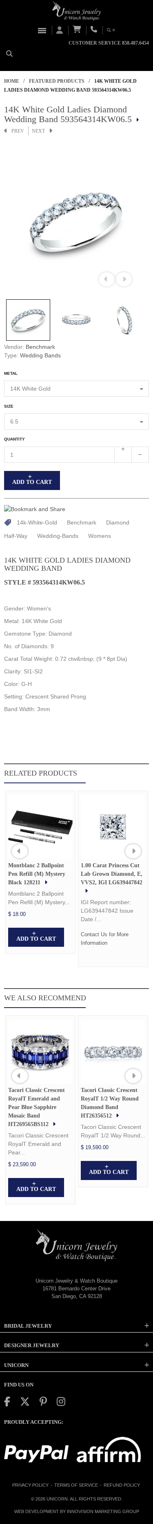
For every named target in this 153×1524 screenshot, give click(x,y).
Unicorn (57, 1498)
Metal (11, 373)
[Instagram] (61, 1401)
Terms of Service (76, 1485)
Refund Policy (122, 1485)
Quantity (14, 439)
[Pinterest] (43, 1401)
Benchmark (40, 347)
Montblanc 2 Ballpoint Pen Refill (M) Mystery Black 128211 (36, 874)
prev (17, 131)
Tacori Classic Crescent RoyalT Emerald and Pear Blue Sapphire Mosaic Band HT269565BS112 (36, 1107)
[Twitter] (25, 1401)
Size (8, 406)
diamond (117, 522)
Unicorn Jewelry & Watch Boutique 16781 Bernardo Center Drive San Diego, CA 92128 (76, 1288)
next (38, 131)
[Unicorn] (77, 11)
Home (11, 81)
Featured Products (56, 81)
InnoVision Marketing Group (103, 1511)
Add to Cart (32, 482)
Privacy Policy (30, 1485)
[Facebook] (7, 1401)
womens (99, 536)
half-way (15, 536)
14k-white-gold (37, 522)
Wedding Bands (40, 355)
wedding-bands (57, 536)
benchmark (81, 522)
